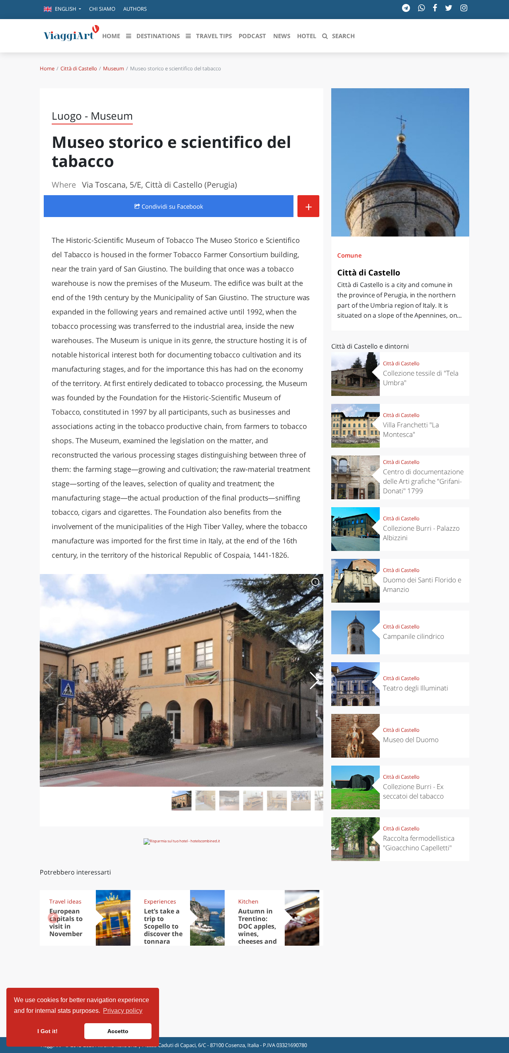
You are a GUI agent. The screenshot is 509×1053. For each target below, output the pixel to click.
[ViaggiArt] (71, 35)
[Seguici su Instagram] (463, 7)
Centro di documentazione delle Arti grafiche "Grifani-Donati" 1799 (423, 481)
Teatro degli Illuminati (415, 687)
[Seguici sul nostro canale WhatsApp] (421, 7)
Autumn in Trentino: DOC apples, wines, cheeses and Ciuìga (257, 930)
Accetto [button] (117, 1031)
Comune (349, 255)
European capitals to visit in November (66, 922)
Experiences (160, 901)
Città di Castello (78, 68)
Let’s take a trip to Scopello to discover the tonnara (163, 926)
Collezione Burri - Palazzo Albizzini (421, 533)
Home (47, 68)
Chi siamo (102, 8)
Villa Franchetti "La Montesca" (411, 429)
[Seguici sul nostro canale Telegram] (406, 7)
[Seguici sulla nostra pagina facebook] (435, 7)
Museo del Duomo (411, 739)
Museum (113, 68)
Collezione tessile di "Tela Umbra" (420, 377)
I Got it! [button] (47, 1031)
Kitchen (248, 901)
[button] (62, 9)
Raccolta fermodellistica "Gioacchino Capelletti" (419, 843)
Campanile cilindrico (413, 636)
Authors (135, 8)
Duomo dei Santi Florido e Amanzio (422, 584)
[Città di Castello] (400, 162)
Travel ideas (65, 901)
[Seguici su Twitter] (449, 7)
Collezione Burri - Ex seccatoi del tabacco (413, 791)
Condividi (171, 206)
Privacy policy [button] (122, 1010)
